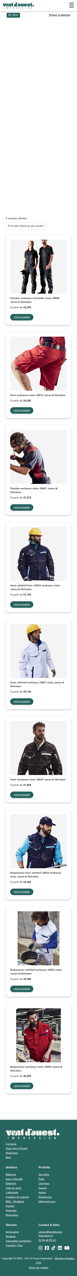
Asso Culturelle (14, 1179)
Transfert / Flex (14, 1245)
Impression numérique (18, 1241)
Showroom (12, 1153)
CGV (38, 1263)
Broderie (11, 1236)
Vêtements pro (46, 1201)
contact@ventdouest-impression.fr (50, 1234)
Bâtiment (11, 1174)
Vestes (42, 1192)
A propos (11, 1144)
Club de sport (13, 1188)
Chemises (43, 1183)
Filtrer (15, 15)
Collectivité (12, 1192)
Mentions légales (64, 1258)
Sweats (42, 1188)
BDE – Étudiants (15, 1201)
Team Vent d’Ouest (17, 1148)
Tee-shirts (43, 1174)
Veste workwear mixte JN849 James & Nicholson (38, 779)
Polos (41, 1179)
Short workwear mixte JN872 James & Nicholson (38, 395)
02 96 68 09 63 (47, 1240)
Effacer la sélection (60, 15)
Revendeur (12, 1215)
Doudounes (45, 1197)
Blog (8, 1157)
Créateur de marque (17, 1197)
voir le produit (22, 317)
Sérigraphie (12, 1232)
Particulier (11, 1210)
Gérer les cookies (38, 1267)
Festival (10, 1206)
